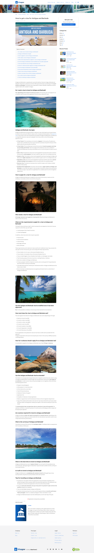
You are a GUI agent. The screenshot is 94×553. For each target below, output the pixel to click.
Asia (61, 37)
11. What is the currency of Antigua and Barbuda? (27, 71)
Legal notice (58, 533)
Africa (61, 33)
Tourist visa (34, 533)
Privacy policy (58, 540)
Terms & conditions (59, 535)
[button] (77, 2)
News (61, 43)
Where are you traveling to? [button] (69, 24)
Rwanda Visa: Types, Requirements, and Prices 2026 (71, 86)
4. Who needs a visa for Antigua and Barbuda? (27, 57)
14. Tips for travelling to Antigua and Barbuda (26, 77)
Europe (61, 39)
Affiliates (75, 535)
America (61, 35)
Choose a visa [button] (59, 2)
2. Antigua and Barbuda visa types (24, 53)
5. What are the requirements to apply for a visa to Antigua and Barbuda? (32, 59)
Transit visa (34, 535)
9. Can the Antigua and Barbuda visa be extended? (28, 67)
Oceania (61, 41)
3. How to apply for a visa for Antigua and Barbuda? (28, 55)
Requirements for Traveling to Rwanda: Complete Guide (70, 79)
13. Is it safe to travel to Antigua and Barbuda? (27, 75)
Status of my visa (51, 2)
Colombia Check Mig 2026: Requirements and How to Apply (71, 73)
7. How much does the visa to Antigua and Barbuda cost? (29, 63)
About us (17, 533)
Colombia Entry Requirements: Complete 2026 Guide (71, 66)
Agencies (75, 533)
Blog (72, 2)
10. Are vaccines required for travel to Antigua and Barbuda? (29, 69)
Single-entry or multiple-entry (38, 537)
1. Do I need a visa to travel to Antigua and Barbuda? (28, 51)
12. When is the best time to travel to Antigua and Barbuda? (29, 73)
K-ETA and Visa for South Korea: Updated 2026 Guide (71, 60)
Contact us (67, 2)
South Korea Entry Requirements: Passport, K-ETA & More (71, 53)
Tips (60, 45)
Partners (75, 530)
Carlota (29, 505)
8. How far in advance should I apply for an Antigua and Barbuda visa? (31, 65)
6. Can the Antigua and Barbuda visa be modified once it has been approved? (33, 61)
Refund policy (58, 542)
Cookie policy (58, 537)
